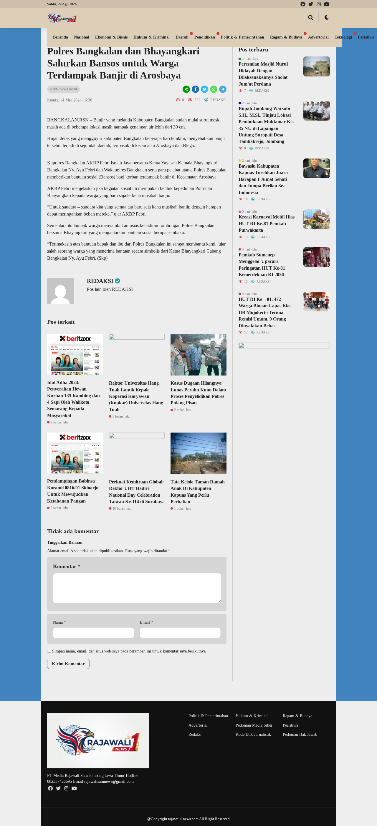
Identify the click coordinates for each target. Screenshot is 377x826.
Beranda (60, 37)
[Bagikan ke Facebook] (195, 89)
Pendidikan (204, 37)
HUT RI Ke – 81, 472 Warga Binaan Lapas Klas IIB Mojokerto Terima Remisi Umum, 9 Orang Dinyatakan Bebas (265, 312)
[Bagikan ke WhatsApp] (213, 89)
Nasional (81, 37)
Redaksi (194, 734)
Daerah (182, 37)
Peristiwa (290, 725)
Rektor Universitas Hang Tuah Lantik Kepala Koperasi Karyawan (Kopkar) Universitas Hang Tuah (136, 396)
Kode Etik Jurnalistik (253, 734)
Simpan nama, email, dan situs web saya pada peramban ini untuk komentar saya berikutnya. (129, 651)
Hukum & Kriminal (151, 37)
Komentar (66, 566)
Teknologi (343, 37)
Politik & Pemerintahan (242, 37)
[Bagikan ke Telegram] (222, 89)
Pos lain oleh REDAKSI (110, 289)
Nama (59, 622)
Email (146, 622)
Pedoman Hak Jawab (300, 734)
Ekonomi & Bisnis (111, 37)
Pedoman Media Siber (254, 725)
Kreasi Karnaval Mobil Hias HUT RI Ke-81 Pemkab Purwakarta (267, 223)
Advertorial (318, 37)
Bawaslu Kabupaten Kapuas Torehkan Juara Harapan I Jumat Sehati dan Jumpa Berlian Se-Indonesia (263, 179)
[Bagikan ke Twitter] (204, 89)
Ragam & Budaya (286, 37)
